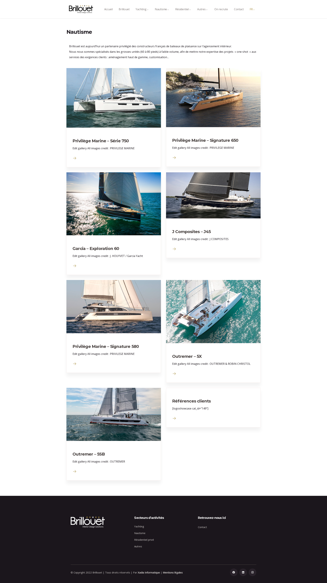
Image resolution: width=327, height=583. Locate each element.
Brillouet (124, 9)
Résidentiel (182, 9)
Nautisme (161, 9)
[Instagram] (252, 572)
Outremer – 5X (187, 356)
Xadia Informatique (149, 572)
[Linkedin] (243, 572)
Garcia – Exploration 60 (96, 248)
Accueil (108, 9)
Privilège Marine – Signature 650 (205, 140)
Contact (239, 9)
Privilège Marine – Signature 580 (106, 346)
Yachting (141, 9)
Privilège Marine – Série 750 (101, 140)
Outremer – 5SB (89, 454)
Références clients (191, 401)
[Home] (81, 9)
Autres (201, 9)
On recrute (221, 9)
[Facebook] (234, 572)
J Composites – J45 (191, 231)
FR (251, 9)
